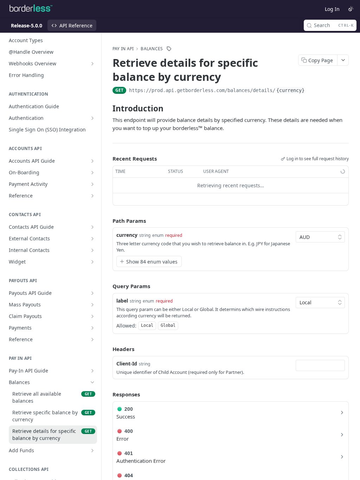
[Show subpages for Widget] (92, 262)
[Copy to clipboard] (312, 91)
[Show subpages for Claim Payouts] (92, 316)
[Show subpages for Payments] (92, 328)
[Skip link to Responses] (107, 394)
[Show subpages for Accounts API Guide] (92, 161)
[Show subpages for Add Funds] (92, 450)
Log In (332, 9)
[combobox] (320, 365)
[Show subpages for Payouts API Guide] (92, 293)
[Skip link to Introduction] (108, 108)
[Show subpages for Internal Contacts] (92, 250)
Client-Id (126, 363)
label (122, 300)
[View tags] (169, 49)
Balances (152, 49)
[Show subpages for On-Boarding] (92, 172)
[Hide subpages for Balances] (92, 382)
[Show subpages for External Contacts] (92, 238)
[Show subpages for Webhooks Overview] (92, 63)
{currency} (290, 90)
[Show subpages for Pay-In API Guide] (92, 371)
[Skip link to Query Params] (107, 286)
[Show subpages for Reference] (92, 196)
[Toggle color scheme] (350, 8)
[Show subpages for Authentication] (92, 118)
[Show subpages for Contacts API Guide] (92, 227)
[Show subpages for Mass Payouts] (92, 304)
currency (126, 235)
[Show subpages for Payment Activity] (92, 184)
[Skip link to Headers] (107, 349)
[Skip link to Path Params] (107, 221)
